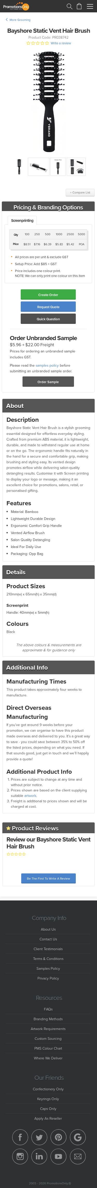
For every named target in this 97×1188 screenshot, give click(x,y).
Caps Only (48, 1108)
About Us (48, 929)
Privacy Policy (48, 978)
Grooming (24, 20)
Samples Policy (48, 968)
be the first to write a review (48, 878)
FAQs (48, 1009)
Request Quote (48, 307)
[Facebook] (20, 1137)
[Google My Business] (78, 1137)
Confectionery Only (48, 1088)
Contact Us (48, 939)
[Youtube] (58, 1157)
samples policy (47, 365)
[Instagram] (20, 1157)
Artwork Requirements (48, 1028)
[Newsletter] (78, 1157)
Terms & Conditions (48, 958)
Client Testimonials (48, 948)
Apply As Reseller (48, 1118)
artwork (30, 795)
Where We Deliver (48, 1058)
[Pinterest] (58, 1137)
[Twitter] (39, 1137)
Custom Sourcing (48, 1038)
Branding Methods (48, 1018)
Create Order (48, 294)
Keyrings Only (48, 1098)
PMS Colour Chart (48, 1048)
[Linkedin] (39, 1157)
